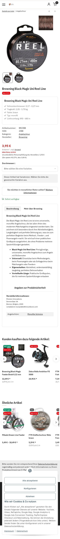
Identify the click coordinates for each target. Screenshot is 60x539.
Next (56, 359)
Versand (18, 149)
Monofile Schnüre (35, 314)
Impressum (9, 531)
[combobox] (30, 169)
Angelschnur (24, 134)
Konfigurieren (30, 488)
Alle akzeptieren (30, 480)
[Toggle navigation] (3, 4)
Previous (4, 359)
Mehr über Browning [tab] (33, 208)
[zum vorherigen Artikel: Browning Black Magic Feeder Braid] (49, 11)
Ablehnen (30, 496)
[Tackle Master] (11, 4)
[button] (49, 4)
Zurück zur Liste (8, 11)
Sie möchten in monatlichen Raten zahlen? (30, 191)
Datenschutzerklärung (47, 464)
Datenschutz (22, 531)
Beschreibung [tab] (12, 208)
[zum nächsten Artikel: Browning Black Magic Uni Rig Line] (55, 11)
